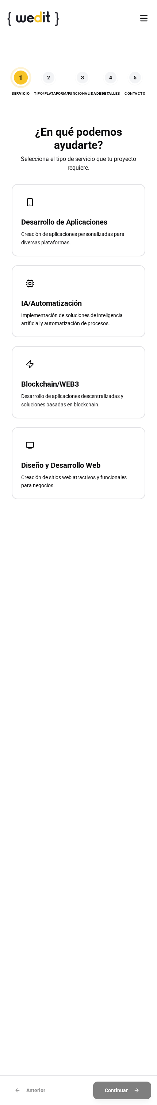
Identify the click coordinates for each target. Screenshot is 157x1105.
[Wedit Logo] (33, 18)
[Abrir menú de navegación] (144, 18)
